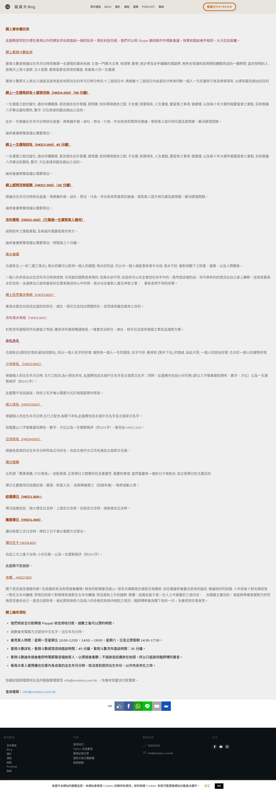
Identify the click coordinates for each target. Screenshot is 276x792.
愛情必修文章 (81, 753)
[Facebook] (128, 706)
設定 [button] (207, 786)
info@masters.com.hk (39, 692)
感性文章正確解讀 (83, 758)
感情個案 (78, 762)
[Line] (147, 706)
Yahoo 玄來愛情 (83, 749)
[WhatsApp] (138, 706)
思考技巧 (78, 744)
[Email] (156, 706)
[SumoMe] (166, 706)
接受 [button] (219, 786)
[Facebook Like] (119, 706)
